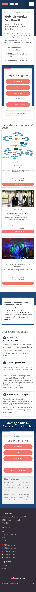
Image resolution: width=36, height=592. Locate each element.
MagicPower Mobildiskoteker (18, 265)
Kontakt (4, 540)
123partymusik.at (10, 554)
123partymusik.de (10, 551)
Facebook (7, 565)
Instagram (7, 568)
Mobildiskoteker (19, 12)
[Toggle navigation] (31, 4)
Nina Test (18, 166)
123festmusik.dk (10, 545)
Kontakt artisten (18, 184)
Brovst (28, 12)
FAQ (3, 531)
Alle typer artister (18, 105)
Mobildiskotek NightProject (18, 213)
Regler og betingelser (9, 534)
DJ (11, 12)
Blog (3, 537)
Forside (6, 12)
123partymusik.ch (10, 557)
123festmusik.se (10, 548)
